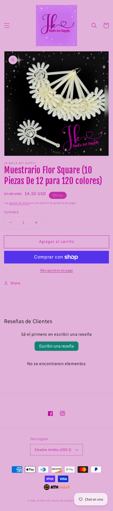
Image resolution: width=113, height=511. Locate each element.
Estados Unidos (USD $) (53, 449)
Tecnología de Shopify (73, 500)
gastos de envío (19, 203)
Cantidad (11, 212)
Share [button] (15, 283)
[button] (7, 26)
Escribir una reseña (56, 346)
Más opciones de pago (56, 270)
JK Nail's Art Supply (48, 500)
